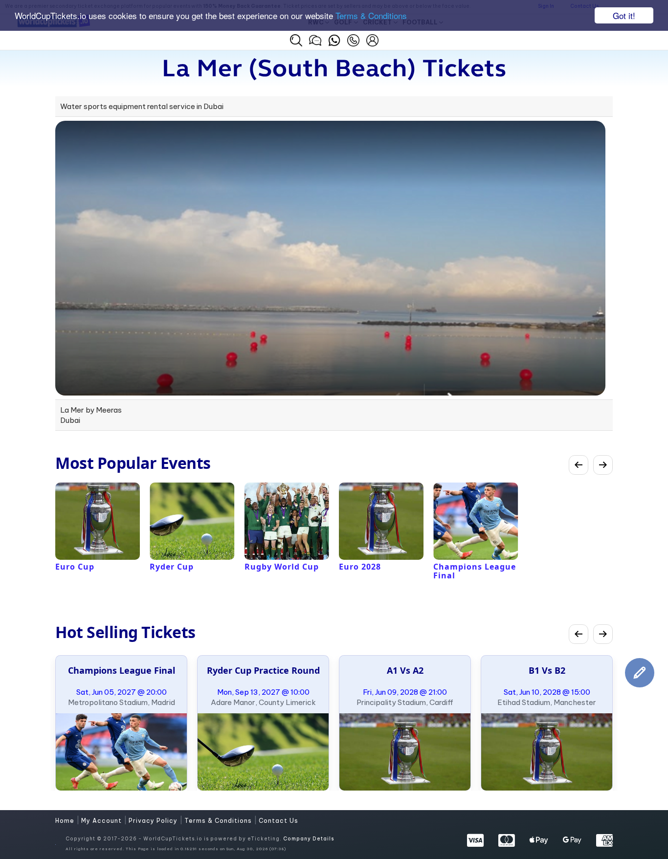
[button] (296, 40)
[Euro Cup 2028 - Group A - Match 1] (404, 752)
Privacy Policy (154, 820)
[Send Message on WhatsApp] (334, 39)
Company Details (308, 839)
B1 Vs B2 (547, 670)
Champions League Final (121, 670)
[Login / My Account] (372, 39)
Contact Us (278, 820)
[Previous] (578, 465)
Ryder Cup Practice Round (263, 670)
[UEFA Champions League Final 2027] (121, 752)
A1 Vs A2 (405, 670)
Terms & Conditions (371, 16)
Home (65, 820)
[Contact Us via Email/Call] (353, 39)
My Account (102, 820)
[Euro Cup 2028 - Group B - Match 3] (546, 752)
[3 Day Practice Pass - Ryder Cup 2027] (263, 752)
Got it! (624, 15)
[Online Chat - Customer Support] (315, 39)
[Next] (603, 465)
